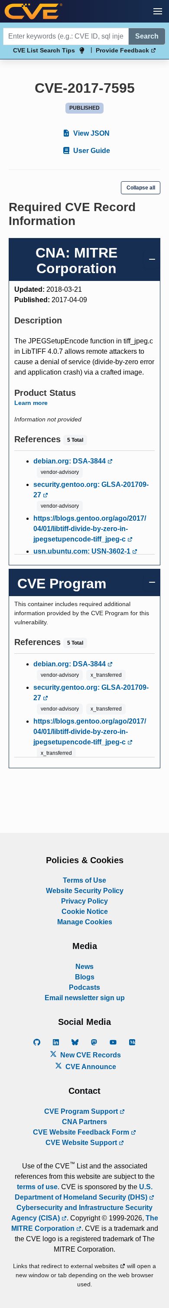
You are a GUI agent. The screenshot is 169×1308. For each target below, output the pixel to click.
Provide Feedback (123, 50)
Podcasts (84, 987)
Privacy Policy (84, 901)
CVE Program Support (82, 1111)
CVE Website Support (82, 1142)
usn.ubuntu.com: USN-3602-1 (82, 551)
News (84, 966)
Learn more (31, 402)
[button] (157, 11)
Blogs (84, 977)
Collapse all (141, 188)
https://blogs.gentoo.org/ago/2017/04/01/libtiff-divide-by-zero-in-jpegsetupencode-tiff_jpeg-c (89, 529)
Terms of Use (84, 880)
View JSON (91, 133)
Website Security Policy (85, 890)
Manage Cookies (84, 922)
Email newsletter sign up (85, 997)
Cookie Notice (85, 911)
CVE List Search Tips (44, 50)
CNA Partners (84, 1121)
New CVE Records (89, 1055)
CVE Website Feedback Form (82, 1132)
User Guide (91, 150)
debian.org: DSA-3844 (70, 461)
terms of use (37, 1187)
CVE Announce (90, 1066)
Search (147, 36)
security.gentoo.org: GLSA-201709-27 (91, 490)
